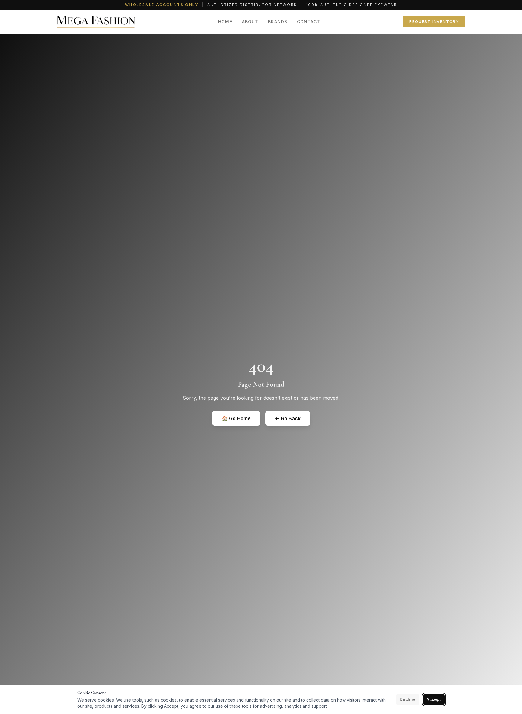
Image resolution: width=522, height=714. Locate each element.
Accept (434, 699)
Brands (277, 21)
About (250, 21)
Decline (408, 699)
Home (225, 21)
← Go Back (288, 418)
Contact (308, 21)
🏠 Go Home (236, 418)
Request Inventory (434, 21)
